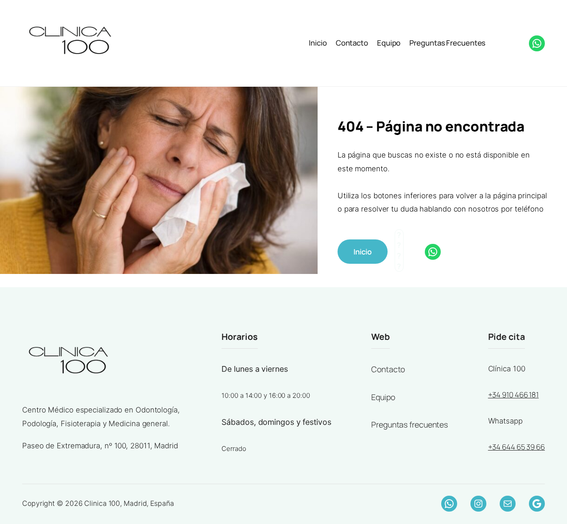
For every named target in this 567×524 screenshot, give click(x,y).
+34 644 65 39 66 (516, 447)
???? (499, 42)
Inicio (317, 43)
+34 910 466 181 (513, 394)
